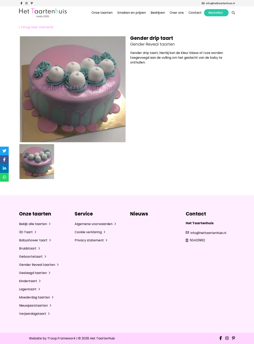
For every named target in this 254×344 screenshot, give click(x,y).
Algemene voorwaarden (94, 224)
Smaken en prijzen (131, 12)
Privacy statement (90, 240)
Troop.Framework (61, 338)
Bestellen (215, 12)
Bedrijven (158, 12)
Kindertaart (28, 281)
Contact (195, 12)
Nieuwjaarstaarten (34, 305)
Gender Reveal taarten (37, 264)
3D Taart (26, 232)
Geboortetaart (31, 256)
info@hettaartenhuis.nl (220, 3)
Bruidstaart (28, 248)
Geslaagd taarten (33, 273)
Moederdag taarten (35, 297)
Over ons (177, 12)
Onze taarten (102, 12)
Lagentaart (28, 289)
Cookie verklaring (89, 232)
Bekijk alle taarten (33, 224)
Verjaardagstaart (33, 313)
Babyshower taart (33, 240)
